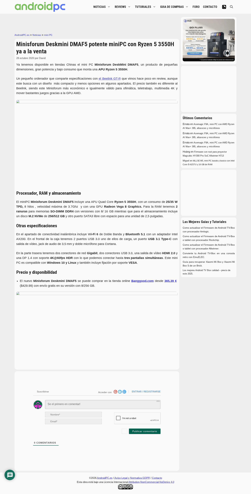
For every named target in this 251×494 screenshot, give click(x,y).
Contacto (157, 477)
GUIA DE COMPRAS (172, 7)
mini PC (48, 35)
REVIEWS (120, 7)
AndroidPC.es (22, 35)
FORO (196, 7)
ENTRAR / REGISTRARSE (146, 391)
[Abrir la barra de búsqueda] (231, 7)
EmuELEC (198, 257)
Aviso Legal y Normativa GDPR (132, 477)
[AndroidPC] (40, 7)
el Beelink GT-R (110, 78)
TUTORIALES (143, 7)
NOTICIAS (99, 7)
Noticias (36, 35)
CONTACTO (210, 7)
